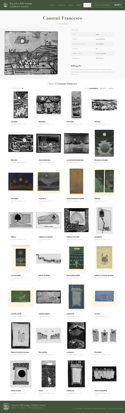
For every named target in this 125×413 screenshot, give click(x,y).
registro (111, 88)
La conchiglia (16, 275)
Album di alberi (44, 275)
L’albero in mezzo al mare (103, 275)
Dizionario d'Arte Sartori (102, 5)
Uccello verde (16, 314)
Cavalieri (14, 121)
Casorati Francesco (62, 18)
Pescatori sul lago (101, 160)
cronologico (93, 88)
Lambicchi (70, 314)
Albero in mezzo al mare (20, 352)
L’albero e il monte (46, 237)
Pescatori (70, 121)
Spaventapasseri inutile (75, 198)
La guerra (70, 352)
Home (52, 5)
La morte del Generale (75, 160)
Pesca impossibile (73, 275)
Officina (97, 121)
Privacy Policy (78, 408)
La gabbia (98, 237)
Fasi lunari (14, 198)
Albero (13, 237)
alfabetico (103, 88)
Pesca (41, 390)
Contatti (78, 5)
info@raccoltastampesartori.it (35, 408)
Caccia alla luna (44, 160)
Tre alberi (98, 352)
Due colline (43, 352)
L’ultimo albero (44, 314)
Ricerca (87, 5)
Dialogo (97, 198)
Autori (71, 5)
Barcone (14, 160)
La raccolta (61, 5)
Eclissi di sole (16, 390)
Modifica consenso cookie (99, 408)
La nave (97, 314)
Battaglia (42, 121)
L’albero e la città (73, 237)
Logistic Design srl (118, 408)
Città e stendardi (100, 390)
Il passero (42, 198)
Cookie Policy (87, 408)
